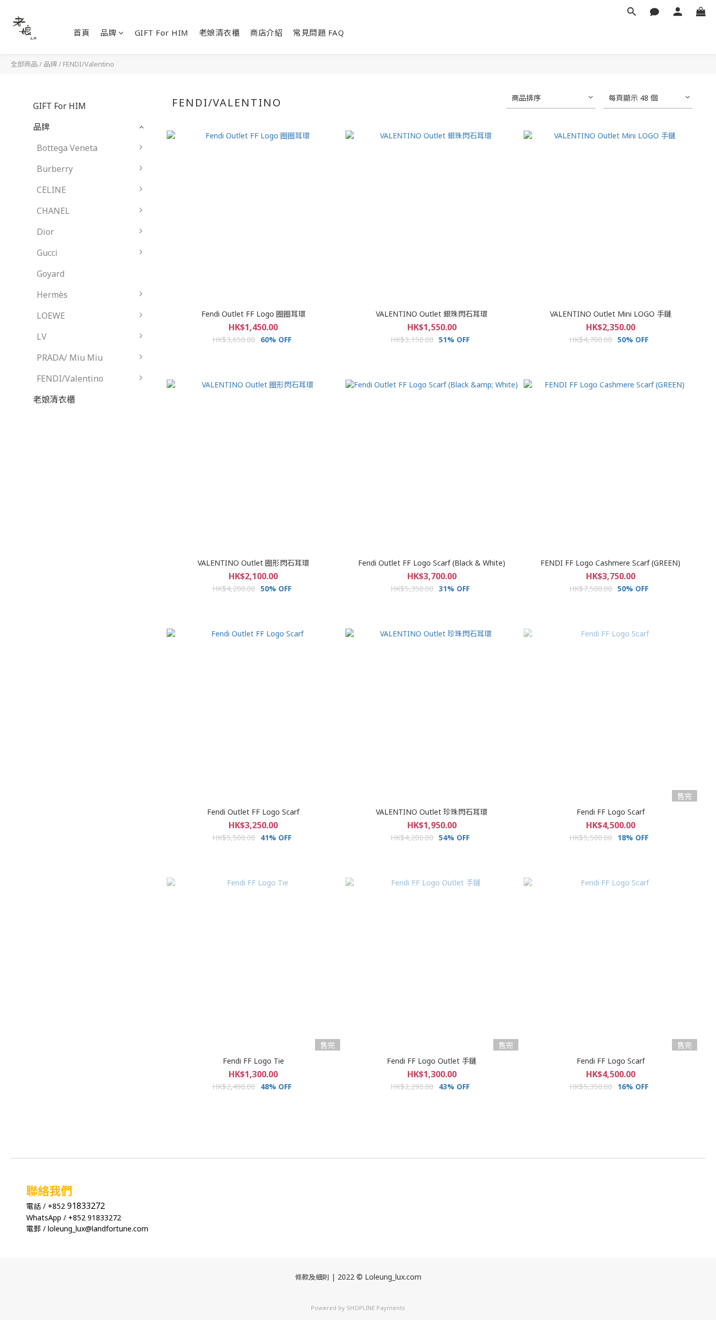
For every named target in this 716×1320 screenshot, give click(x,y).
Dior (45, 231)
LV (42, 336)
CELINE (51, 190)
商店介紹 (266, 32)
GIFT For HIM (162, 32)
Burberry (55, 169)
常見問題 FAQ (318, 32)
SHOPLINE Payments (375, 1308)
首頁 (81, 32)
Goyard (50, 273)
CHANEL (53, 211)
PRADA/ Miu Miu (70, 357)
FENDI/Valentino (88, 64)
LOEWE (51, 315)
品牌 (108, 32)
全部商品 (24, 64)
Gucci (47, 252)
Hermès (52, 294)
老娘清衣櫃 (219, 32)
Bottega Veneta (67, 148)
